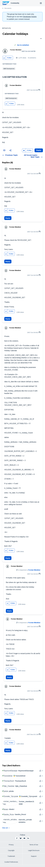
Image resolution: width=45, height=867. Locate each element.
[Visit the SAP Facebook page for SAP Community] (17, 838)
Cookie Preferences (11, 862)
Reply (7, 218)
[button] (4, 58)
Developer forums (30, 17)
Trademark (11, 856)
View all (5, 828)
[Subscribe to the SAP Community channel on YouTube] (24, 838)
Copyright (11, 850)
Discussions (7, 8)
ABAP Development (8, 68)
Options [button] (40, 38)
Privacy (11, 845)
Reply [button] (38, 150)
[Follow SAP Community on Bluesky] (20, 838)
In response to (29, 570)
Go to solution (23, 45)
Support (34, 856)
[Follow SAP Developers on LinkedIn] (28, 838)
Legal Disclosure (33, 850)
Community (15, 3)
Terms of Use (33, 845)
